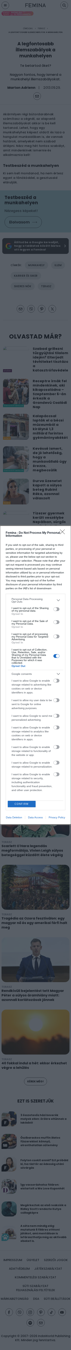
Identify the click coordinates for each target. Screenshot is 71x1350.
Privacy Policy (57, 817)
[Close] (63, 533)
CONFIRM (22, 804)
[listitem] (35, 600)
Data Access (35, 817)
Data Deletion (14, 817)
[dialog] (35, 675)
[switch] (56, 609)
